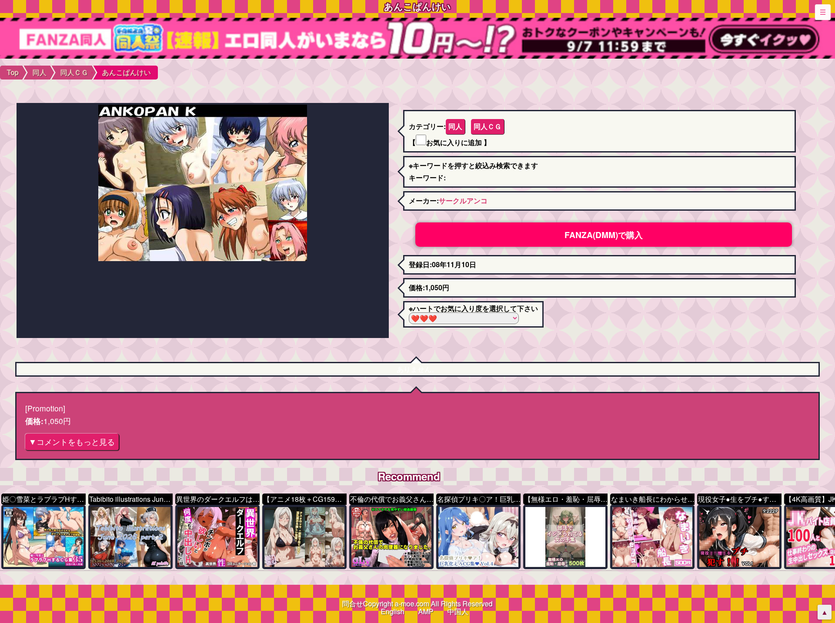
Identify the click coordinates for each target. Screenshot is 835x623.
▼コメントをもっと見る (72, 441)
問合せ (352, 604)
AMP (426, 611)
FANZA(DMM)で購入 (603, 235)
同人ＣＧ (487, 126)
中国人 (458, 611)
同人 (455, 126)
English (392, 611)
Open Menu (823, 12)
